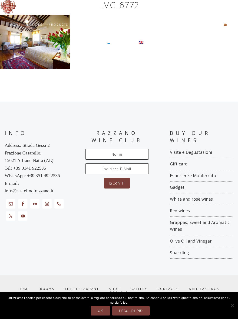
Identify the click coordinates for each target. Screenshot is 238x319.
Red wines (180, 210)
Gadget (177, 187)
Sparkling (179, 252)
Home (24, 288)
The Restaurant (82, 288)
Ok (100, 311)
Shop (114, 288)
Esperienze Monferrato (193, 175)
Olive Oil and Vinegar (191, 241)
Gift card (179, 164)
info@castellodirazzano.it (29, 190)
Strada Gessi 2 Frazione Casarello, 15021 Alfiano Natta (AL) (29, 153)
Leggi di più (131, 311)
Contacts (168, 288)
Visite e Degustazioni (191, 152)
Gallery (138, 288)
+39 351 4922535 (43, 175)
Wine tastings (203, 288)
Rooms (47, 288)
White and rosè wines (191, 199)
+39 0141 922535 (29, 168)
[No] (232, 305)
